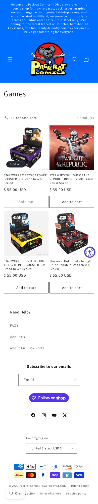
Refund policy (80, 485)
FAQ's (14, 325)
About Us (17, 336)
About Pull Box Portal (28, 348)
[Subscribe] (74, 380)
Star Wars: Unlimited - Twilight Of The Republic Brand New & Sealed (71, 265)
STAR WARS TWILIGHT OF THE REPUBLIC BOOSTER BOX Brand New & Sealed (71, 179)
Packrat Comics (29, 485)
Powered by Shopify (53, 485)
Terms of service (50, 493)
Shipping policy (76, 493)
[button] (10, 59)
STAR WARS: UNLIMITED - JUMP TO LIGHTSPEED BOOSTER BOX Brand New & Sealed (25, 265)
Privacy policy (25, 493)
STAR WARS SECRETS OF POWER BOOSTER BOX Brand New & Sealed (25, 179)
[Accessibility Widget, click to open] (89, 252)
